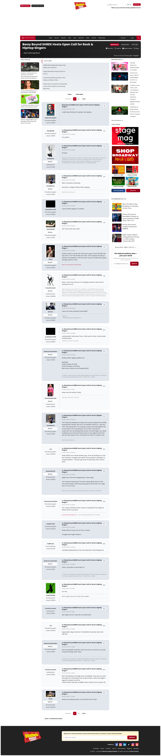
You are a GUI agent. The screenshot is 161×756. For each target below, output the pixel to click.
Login (132, 38)
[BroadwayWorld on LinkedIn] (124, 744)
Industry (63, 38)
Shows (57, 38)
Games (94, 38)
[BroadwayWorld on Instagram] (120, 744)
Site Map (136, 748)
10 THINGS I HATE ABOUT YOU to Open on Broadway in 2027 (30, 102)
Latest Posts (125, 44)
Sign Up (132, 737)
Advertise (96, 748)
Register (123, 38)
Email (70, 94)
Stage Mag (101, 38)
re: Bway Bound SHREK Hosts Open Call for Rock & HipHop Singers (82, 131)
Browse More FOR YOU (124, 247)
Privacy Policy (134, 751)
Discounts (133, 190)
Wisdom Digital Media (109, 751)
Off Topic (135, 44)
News (50, 38)
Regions (129, 748)
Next (84, 99)
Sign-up (129, 4)
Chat (69, 38)
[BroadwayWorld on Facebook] (116, 744)
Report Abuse (128, 48)
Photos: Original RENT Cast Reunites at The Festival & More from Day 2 (29, 117)
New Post (110, 48)
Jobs (74, 38)
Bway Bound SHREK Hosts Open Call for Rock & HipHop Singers (81, 106)
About (102, 748)
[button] (138, 38)
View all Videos (116, 120)
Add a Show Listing (38, 5)
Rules (137, 48)
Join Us (114, 748)
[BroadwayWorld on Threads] (133, 744)
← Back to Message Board (31, 53)
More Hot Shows (118, 190)
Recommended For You (118, 199)
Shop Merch (26, 5)
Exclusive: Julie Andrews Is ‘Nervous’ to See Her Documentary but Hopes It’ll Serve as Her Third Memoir (29, 71)
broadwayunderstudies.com (69, 515)
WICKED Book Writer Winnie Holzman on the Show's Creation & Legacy (135, 111)
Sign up (134, 264)
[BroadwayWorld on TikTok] (128, 744)
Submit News (122, 748)
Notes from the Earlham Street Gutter (71, 264)
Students (81, 38)
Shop (87, 38)
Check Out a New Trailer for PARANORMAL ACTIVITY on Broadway (134, 77)
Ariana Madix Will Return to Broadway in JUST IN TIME (29, 87)
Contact (108, 748)
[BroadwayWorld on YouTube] (137, 744)
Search (119, 48)
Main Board (114, 44)
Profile (50, 161)
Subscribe (79, 94)
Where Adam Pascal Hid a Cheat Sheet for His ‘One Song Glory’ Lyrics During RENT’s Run (55, 86)
